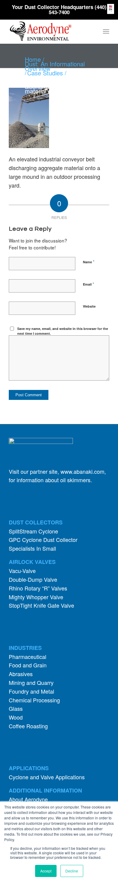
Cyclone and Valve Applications (47, 777)
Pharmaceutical (27, 656)
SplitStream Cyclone (33, 531)
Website (89, 306)
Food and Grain (28, 665)
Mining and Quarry (31, 682)
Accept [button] (45, 870)
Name (88, 261)
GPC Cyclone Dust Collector (43, 539)
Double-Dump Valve (33, 579)
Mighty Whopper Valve (36, 597)
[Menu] (106, 31)
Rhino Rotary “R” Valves (38, 588)
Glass (16, 708)
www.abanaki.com (82, 471)
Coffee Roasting (28, 726)
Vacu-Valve (22, 570)
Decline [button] (71, 870)
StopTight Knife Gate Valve (41, 605)
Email (88, 284)
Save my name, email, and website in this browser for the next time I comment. (62, 331)
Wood (16, 717)
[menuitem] (106, 31)
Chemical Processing (34, 700)
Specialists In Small (32, 548)
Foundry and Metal (31, 691)
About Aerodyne (28, 799)
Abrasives (21, 674)
